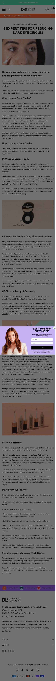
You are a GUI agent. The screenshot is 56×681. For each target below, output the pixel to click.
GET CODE (41, 347)
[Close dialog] (53, 328)
